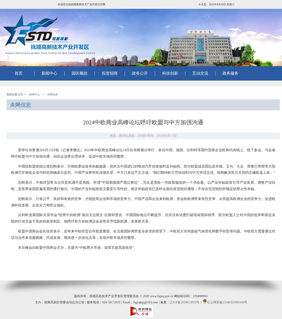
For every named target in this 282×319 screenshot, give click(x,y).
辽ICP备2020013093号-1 (186, 302)
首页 (18, 73)
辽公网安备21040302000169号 (227, 302)
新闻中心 (34, 94)
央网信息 (52, 94)
